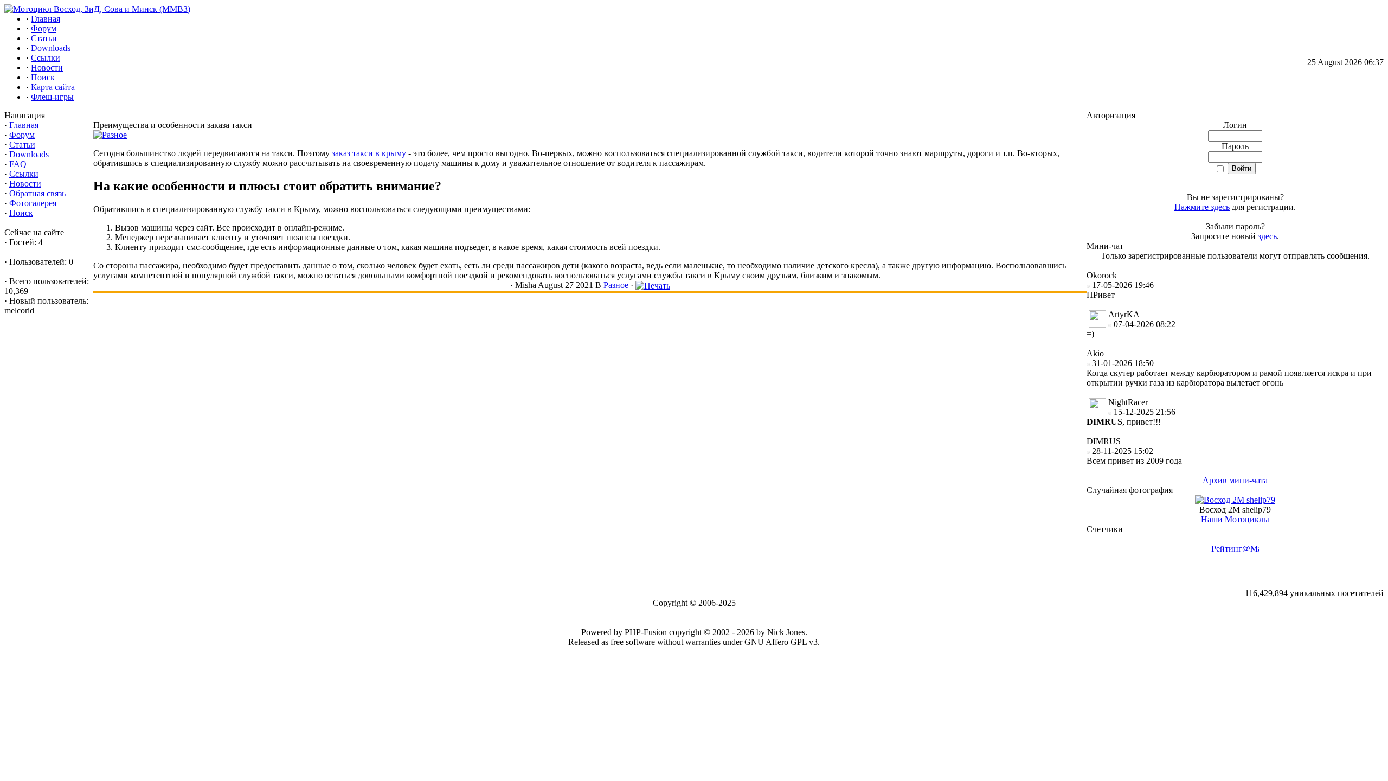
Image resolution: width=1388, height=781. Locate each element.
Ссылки (23, 173)
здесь (1267, 236)
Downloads (29, 154)
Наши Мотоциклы (1235, 519)
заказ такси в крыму (369, 153)
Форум (22, 134)
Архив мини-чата (1235, 480)
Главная (23, 125)
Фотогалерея (32, 203)
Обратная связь (37, 193)
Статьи (22, 144)
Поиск (21, 212)
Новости (25, 183)
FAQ (18, 164)
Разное (615, 285)
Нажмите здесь (1202, 207)
